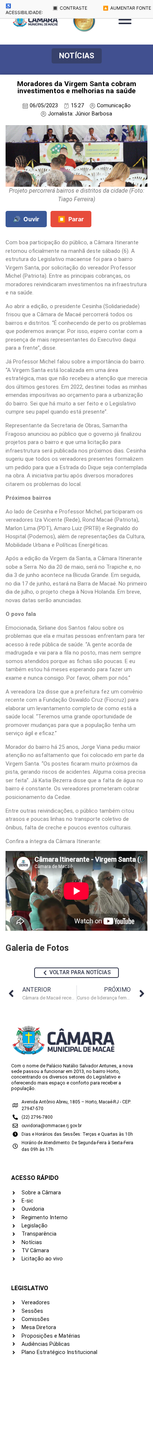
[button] (77, 55)
